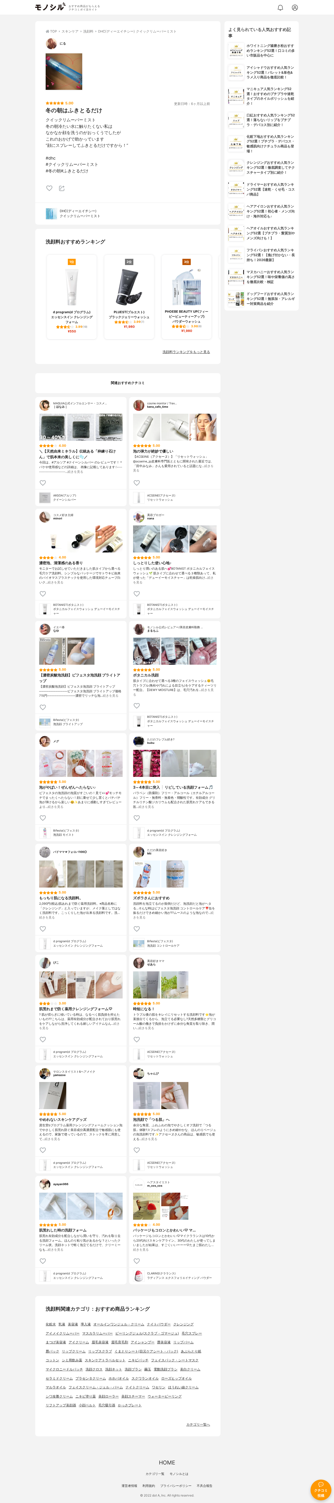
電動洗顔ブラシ (165, 1369)
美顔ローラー (108, 1396)
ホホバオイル (119, 1378)
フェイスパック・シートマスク (175, 1360)
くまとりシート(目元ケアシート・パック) (146, 1351)
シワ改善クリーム (59, 1396)
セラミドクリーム (59, 1378)
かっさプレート (130, 1405)
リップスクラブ (100, 1351)
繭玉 (147, 1369)
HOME (167, 1462)
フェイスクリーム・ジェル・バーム (96, 1387)
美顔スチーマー (133, 1396)
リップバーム (183, 1342)
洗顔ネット (113, 1369)
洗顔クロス (94, 1369)
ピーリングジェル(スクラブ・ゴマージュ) (147, 1333)
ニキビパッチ (138, 1360)
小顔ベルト (87, 1405)
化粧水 (51, 1324)
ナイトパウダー (159, 1324)
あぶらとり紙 (191, 1351)
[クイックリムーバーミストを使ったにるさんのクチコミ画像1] (64, 71)
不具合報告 (204, 1486)
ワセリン (158, 1387)
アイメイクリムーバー (63, 1333)
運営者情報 (129, 1486)
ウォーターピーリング (165, 1396)
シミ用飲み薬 (72, 1360)
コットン (52, 1360)
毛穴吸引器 (106, 1405)
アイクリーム (79, 1342)
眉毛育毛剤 (119, 1342)
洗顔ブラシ (133, 1369)
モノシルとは (179, 1474)
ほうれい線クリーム (183, 1387)
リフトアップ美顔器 (61, 1405)
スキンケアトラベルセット (105, 1360)
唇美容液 (164, 1342)
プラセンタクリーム (90, 1378)
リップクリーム (74, 1351)
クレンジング (183, 1324)
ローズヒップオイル (176, 1378)
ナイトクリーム (137, 1387)
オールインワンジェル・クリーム (118, 1324)
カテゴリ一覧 (155, 1474)
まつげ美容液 (56, 1342)
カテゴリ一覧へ (198, 1424)
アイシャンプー (142, 1342)
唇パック (52, 1351)
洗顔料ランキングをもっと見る (186, 352)
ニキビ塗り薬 (85, 1396)
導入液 (86, 1324)
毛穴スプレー (192, 1333)
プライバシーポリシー (176, 1486)
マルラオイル (56, 1387)
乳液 (61, 1324)
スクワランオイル (145, 1378)
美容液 (73, 1324)
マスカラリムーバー (97, 1333)
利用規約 (148, 1486)
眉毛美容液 (100, 1342)
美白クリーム (190, 1369)
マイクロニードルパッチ (64, 1369)
